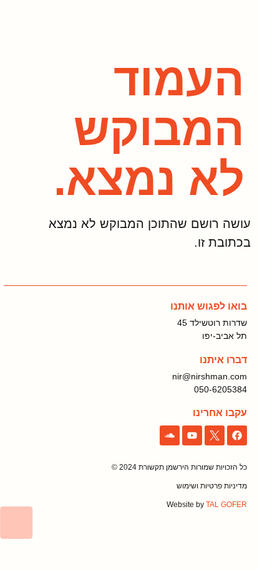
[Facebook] (237, 435)
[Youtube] (192, 435)
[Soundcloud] (170, 435)
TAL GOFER (226, 504)
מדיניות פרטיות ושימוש (212, 486)
